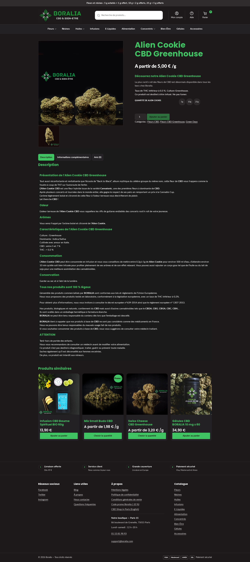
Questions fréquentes (85, 504)
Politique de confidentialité (125, 495)
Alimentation (128, 29)
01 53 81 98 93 (119, 533)
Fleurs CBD (153, 122)
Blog (76, 490)
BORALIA (89, 293)
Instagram (43, 499)
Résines (66, 29)
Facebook (43, 490)
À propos (78, 495)
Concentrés (147, 29)
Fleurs (51, 29)
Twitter (41, 495)
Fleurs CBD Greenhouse (172, 122)
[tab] (46, 157)
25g (197, 102)
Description (46, 157)
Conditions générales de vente (126, 499)
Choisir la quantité (103, 436)
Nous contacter (82, 499)
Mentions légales (119, 490)
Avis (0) (97, 157)
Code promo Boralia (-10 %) (125, 504)
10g (189, 102)
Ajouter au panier (158, 117)
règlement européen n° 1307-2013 (166, 302)
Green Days (192, 122)
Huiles (79, 29)
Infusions (94, 29)
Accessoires (196, 29)
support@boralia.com (122, 541)
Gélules (180, 29)
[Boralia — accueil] (60, 15)
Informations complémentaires (73, 157)
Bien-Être (166, 29)
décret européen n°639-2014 (122, 302)
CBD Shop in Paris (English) (125, 509)
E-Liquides (110, 29)
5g (182, 102)
